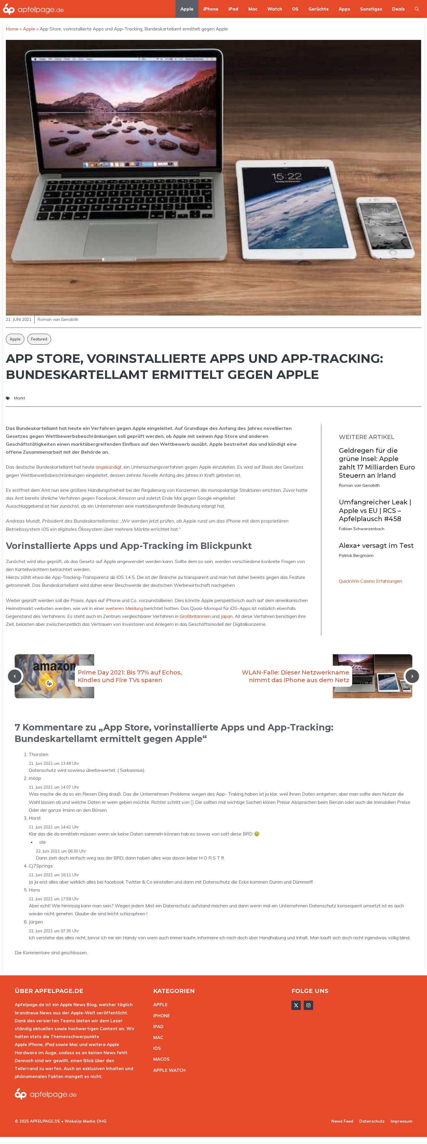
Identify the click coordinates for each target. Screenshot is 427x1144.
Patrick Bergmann (356, 555)
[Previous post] (14, 676)
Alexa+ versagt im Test (376, 546)
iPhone (210, 9)
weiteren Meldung (124, 608)
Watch (274, 9)
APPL (159, 1004)
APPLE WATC (167, 1070)
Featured (39, 339)
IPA (156, 1026)
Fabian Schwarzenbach (361, 528)
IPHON (160, 1015)
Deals (398, 9)
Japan (227, 616)
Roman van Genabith (359, 485)
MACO (160, 1059)
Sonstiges (371, 9)
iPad (233, 9)
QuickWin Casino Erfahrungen (370, 581)
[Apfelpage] (33, 9)
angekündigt (108, 467)
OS (295, 9)
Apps (344, 9)
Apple (186, 9)
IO (155, 1048)
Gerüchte (318, 9)
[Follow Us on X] (296, 1005)
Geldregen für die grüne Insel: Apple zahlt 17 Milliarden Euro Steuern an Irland (377, 463)
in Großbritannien (193, 616)
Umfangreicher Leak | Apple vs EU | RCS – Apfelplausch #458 (375, 510)
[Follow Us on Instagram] (308, 1005)
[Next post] (412, 676)
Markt (19, 398)
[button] (417, 9)
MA (156, 1037)
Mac (252, 9)
